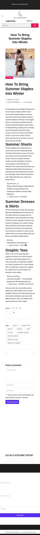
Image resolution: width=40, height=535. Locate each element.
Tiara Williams (15, 102)
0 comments (28, 102)
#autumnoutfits (26, 191)
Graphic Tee (26, 325)
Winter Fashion (12, 336)
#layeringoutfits (27, 279)
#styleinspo (10, 191)
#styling (25, 186)
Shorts (19, 329)
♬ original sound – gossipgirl (17, 196)
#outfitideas (10, 189)
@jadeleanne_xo (13, 183)
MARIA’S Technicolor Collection (10, 479)
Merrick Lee (32, 532)
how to (9, 329)
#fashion (31, 186)
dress (15, 325)
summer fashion (23, 332)
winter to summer (13, 343)
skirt (28, 329)
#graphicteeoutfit (12, 281)
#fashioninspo (24, 189)
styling (10, 332)
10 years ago (6, 483)
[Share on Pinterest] (20, 308)
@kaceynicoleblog (13, 276)
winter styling (12, 339)
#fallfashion (10, 194)
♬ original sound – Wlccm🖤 (17, 245)
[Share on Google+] (17, 308)
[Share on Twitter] (14, 308)
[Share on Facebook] (11, 308)
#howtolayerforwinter (24, 281)
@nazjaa (10, 240)
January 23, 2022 (13, 100)
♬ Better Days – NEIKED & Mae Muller (20, 284)
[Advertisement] (20, 430)
